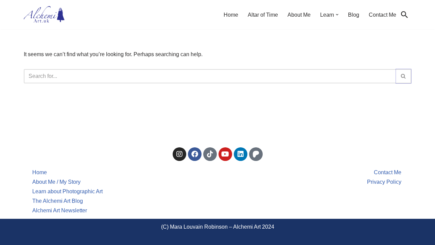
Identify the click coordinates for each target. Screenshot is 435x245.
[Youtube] (225, 154)
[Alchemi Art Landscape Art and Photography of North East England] (44, 14)
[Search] (404, 14)
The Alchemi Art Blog (57, 201)
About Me (299, 15)
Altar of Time (263, 15)
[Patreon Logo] (256, 154)
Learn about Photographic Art (67, 191)
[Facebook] (195, 154)
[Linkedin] (240, 154)
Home (231, 15)
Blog (353, 15)
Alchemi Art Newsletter (59, 210)
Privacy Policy (384, 182)
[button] (337, 14)
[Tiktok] (210, 154)
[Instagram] (179, 154)
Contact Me (382, 15)
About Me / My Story (56, 182)
